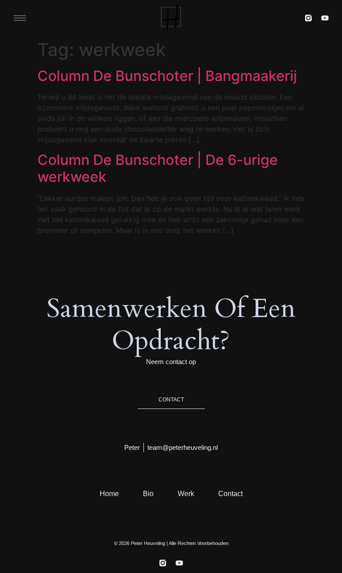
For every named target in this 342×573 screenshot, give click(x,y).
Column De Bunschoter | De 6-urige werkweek (157, 168)
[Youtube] (325, 18)
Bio (148, 493)
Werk (186, 493)
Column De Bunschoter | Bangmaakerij (167, 75)
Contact (230, 493)
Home (109, 493)
